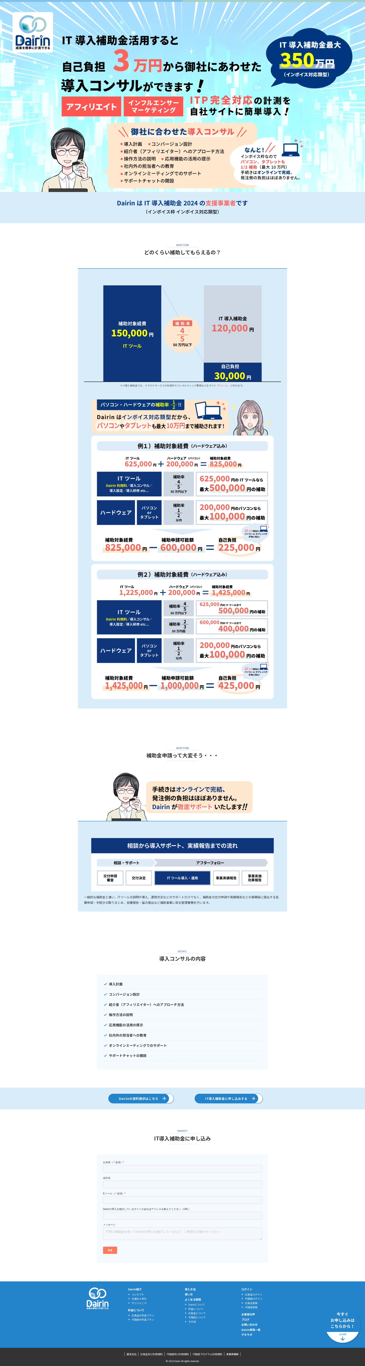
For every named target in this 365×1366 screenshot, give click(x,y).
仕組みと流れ (139, 1298)
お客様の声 (248, 1314)
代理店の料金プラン (143, 1319)
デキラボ (246, 1335)
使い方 (189, 1294)
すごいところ (139, 1303)
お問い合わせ (249, 1324)
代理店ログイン (253, 1298)
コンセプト (138, 1294)
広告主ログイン (253, 1294)
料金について (136, 1310)
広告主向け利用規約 (151, 1354)
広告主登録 (251, 1303)
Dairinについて (196, 1304)
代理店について (197, 1317)
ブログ (245, 1319)
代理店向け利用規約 (178, 1354)
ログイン (246, 1289)
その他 (192, 1321)
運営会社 (131, 1354)
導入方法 (190, 1289)
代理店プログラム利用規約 (207, 1354)
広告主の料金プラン (143, 1315)
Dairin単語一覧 (250, 1330)
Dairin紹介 (135, 1289)
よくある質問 (193, 1299)
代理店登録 (251, 1307)
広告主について (197, 1313)
